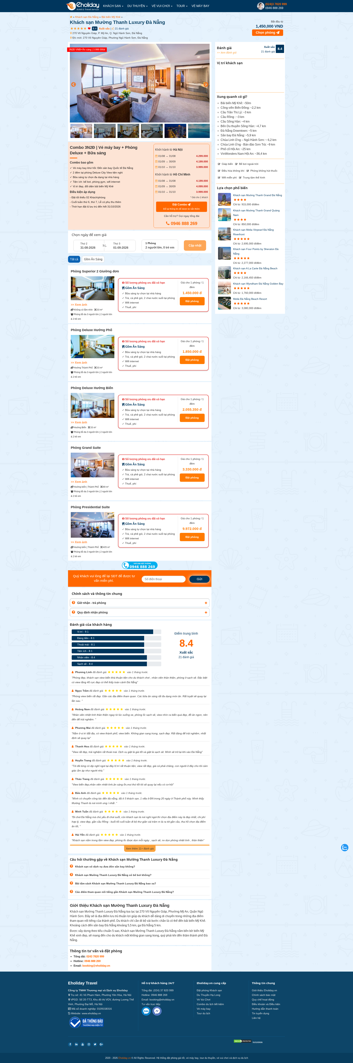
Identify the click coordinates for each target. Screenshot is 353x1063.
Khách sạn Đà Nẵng (87, 16)
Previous (72, 84)
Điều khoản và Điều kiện (266, 1004)
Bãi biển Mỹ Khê (110, 16)
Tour (181, 6)
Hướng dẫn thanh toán (265, 1008)
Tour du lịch (203, 1013)
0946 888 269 (183, 223)
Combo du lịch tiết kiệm (210, 1004)
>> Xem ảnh (79, 304)
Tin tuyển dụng (260, 1013)
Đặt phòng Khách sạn (209, 990)
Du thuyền (136, 6)
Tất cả (74, 259)
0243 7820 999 (95, 956)
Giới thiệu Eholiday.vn (264, 990)
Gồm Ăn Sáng (93, 259)
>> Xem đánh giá (226, 52)
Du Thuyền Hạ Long (208, 994)
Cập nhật (195, 245)
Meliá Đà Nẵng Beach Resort (250, 298)
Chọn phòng (266, 32)
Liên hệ (256, 1017)
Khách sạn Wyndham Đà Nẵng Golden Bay (258, 283)
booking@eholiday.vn (96, 965)
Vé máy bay (200, 6)
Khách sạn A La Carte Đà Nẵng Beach (255, 268)
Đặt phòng (192, 301)
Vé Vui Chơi (161, 6)
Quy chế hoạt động (263, 999)
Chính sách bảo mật (263, 994)
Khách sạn (112, 6)
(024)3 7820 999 (276, 4)
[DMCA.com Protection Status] (242, 1042)
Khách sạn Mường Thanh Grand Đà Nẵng (257, 195)
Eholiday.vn (124, 1058)
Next (205, 84)
